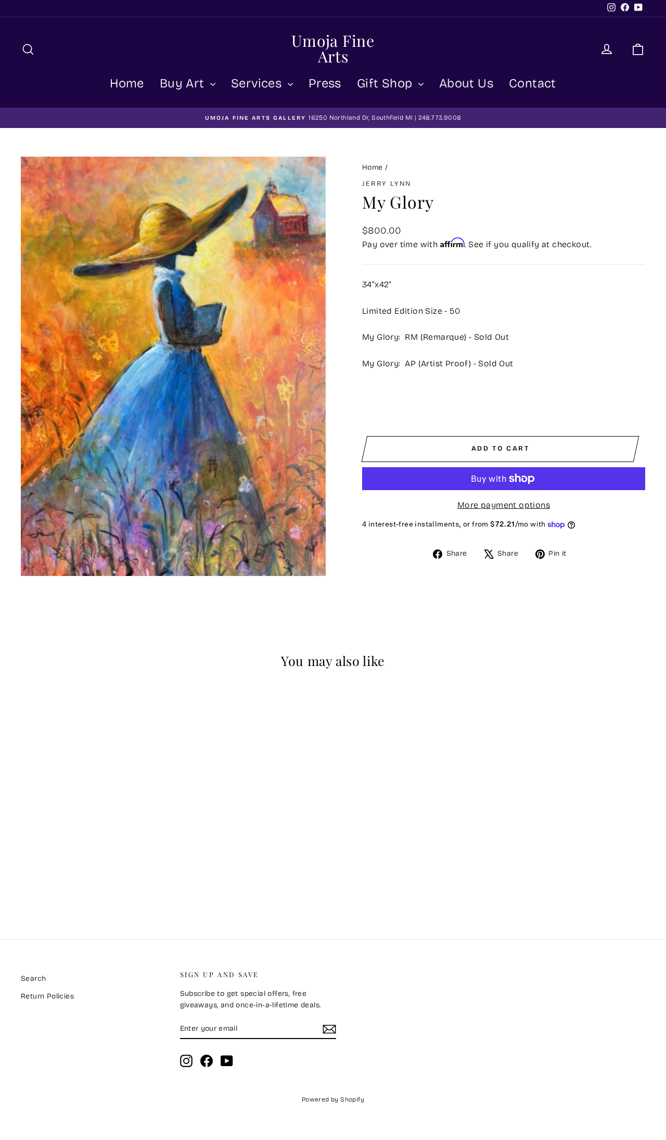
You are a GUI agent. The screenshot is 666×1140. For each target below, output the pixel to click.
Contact (532, 83)
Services (258, 83)
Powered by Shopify (333, 1099)
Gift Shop (386, 83)
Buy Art (184, 83)
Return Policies (47, 996)
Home (127, 83)
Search (33, 978)
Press (325, 83)
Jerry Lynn (387, 184)
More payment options (503, 505)
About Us (466, 83)
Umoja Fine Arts (333, 48)
